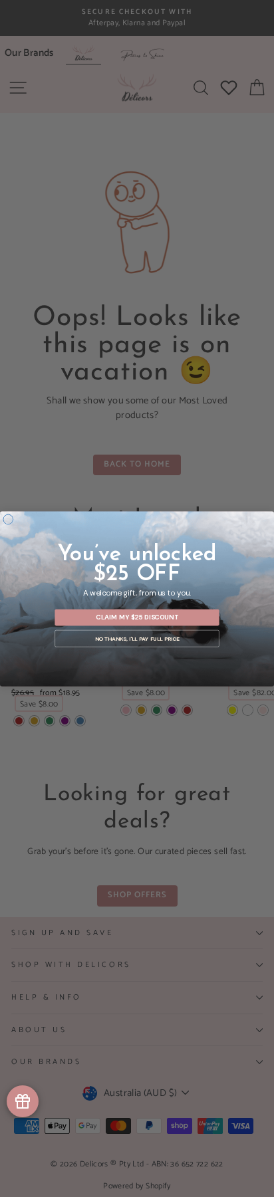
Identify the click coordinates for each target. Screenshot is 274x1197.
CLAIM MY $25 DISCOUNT (137, 617)
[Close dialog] (8, 519)
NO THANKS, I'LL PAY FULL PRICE (137, 638)
